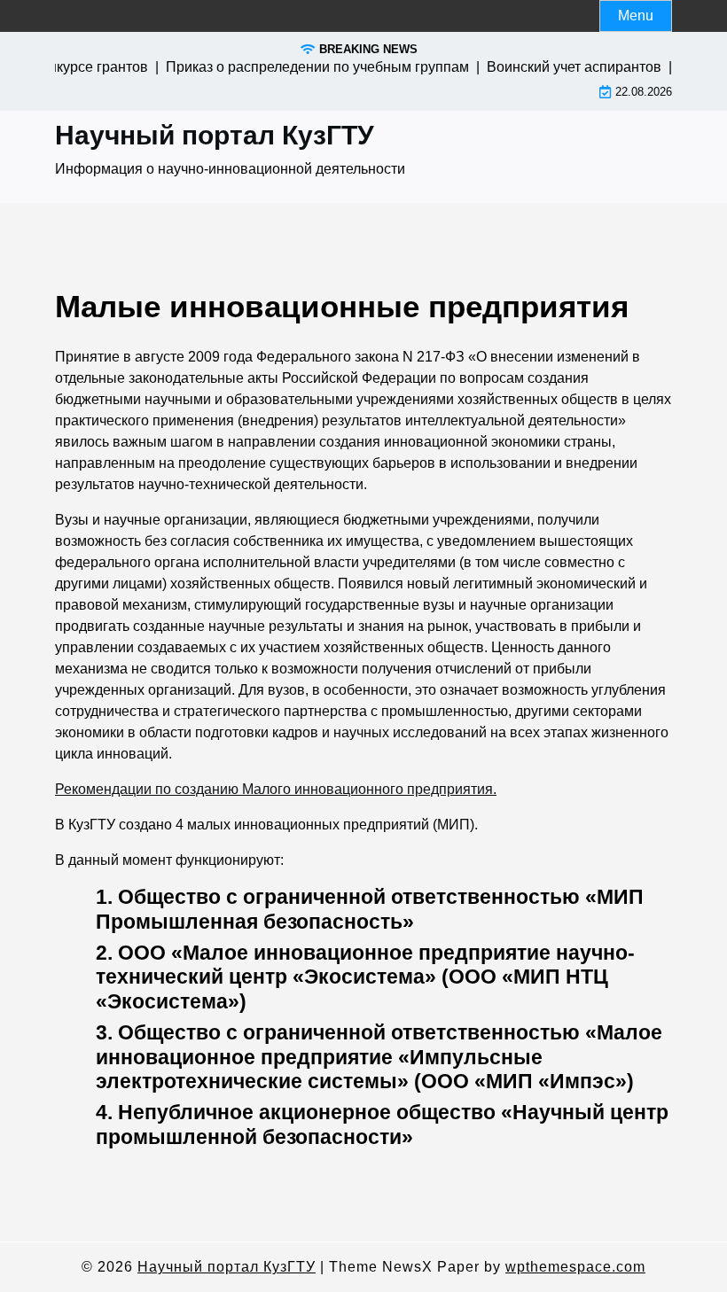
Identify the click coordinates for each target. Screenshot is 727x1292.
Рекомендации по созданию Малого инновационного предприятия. (275, 789)
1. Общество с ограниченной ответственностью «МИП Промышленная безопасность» (370, 908)
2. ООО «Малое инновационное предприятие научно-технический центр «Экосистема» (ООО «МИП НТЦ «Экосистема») (365, 977)
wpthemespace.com (575, 1266)
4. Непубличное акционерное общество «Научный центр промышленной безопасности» (382, 1124)
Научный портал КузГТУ (214, 135)
